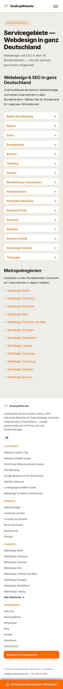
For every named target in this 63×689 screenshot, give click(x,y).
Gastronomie (11, 530)
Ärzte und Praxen (13, 524)
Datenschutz (11, 646)
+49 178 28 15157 (38, 674)
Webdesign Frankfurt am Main (26, 322)
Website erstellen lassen (17, 458)
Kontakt (8, 634)
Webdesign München (21, 306)
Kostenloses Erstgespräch (22, 654)
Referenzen (10, 622)
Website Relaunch (14, 481)
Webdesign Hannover (21, 353)
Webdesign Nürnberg (21, 361)
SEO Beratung (11, 470)
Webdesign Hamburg (20, 298)
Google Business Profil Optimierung (23, 475)
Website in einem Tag (16, 452)
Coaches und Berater (15, 519)
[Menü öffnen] (55, 6)
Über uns (9, 611)
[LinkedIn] (7, 438)
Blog (6, 628)
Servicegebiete (12, 617)
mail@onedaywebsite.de (16, 674)
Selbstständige (12, 507)
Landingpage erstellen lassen (20, 487)
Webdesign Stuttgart (20, 330)
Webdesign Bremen (19, 377)
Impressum (10, 640)
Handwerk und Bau (14, 513)
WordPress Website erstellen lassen (24, 464)
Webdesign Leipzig (19, 345)
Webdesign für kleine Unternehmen (23, 493)
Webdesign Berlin (18, 290)
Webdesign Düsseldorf (21, 337)
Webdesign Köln (17, 314)
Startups (8, 536)
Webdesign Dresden (20, 369)
